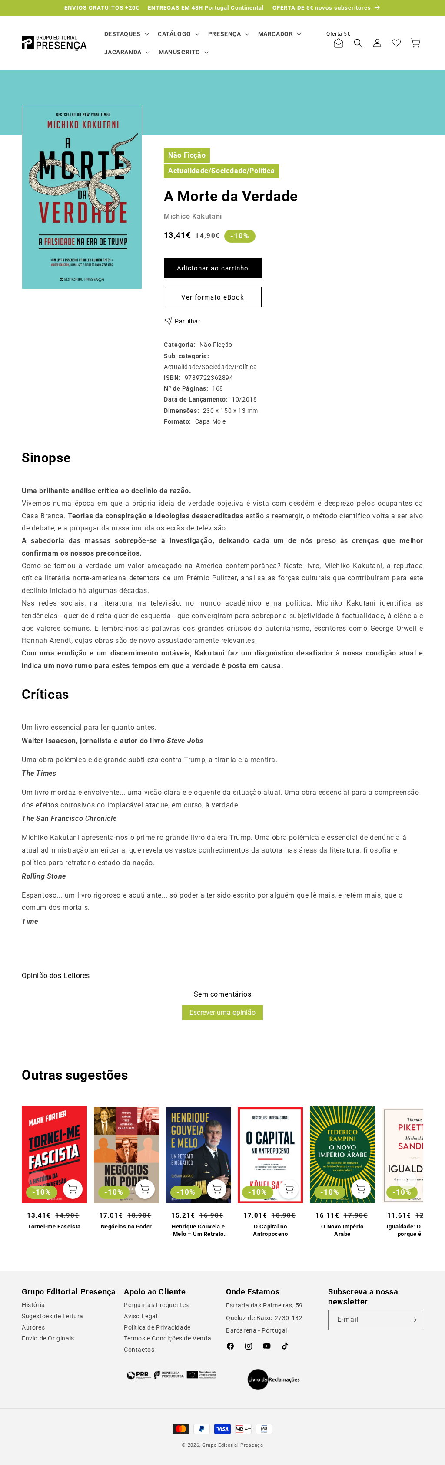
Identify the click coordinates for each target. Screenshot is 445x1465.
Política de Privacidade (157, 1327)
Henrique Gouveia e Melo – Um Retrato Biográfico (198, 1230)
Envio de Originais (48, 1338)
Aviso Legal (141, 1316)
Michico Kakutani (193, 216)
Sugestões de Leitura (52, 1316)
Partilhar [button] (187, 321)
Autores (33, 1327)
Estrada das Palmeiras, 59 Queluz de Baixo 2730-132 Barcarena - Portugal (264, 1318)
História (33, 1304)
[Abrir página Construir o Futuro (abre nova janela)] (171, 1375)
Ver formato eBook (212, 297)
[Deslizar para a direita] (407, 1180)
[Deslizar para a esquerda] (37, 1180)
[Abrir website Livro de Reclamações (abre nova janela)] (273, 1379)
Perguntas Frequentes (156, 1304)
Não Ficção (187, 155)
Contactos (139, 1349)
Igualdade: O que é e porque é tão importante (414, 1230)
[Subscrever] (413, 1320)
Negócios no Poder (126, 1226)
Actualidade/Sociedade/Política (221, 171)
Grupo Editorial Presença (232, 1445)
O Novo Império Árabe (342, 1230)
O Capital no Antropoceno (270, 1230)
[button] (126, 34)
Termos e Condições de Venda (167, 1338)
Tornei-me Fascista (54, 1226)
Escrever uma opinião (222, 1012)
